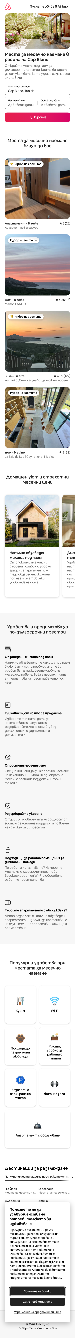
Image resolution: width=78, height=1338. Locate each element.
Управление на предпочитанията (37, 1312)
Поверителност (30, 1328)
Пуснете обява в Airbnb (49, 6)
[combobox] (37, 91)
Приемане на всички (37, 1291)
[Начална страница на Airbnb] (8, 6)
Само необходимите (37, 1301)
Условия (51, 1328)
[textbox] (21, 105)
